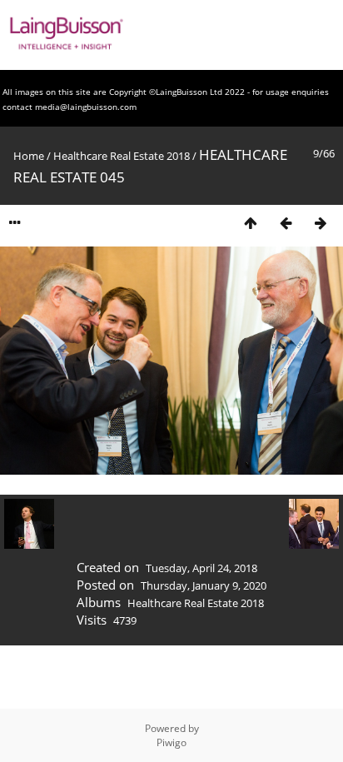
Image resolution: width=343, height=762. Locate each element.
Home (28, 155)
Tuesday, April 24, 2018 (201, 567)
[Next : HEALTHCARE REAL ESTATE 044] (320, 222)
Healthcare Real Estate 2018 (121, 155)
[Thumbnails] (250, 222)
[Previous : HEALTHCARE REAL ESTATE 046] (285, 222)
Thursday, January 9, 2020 (203, 585)
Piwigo (171, 742)
